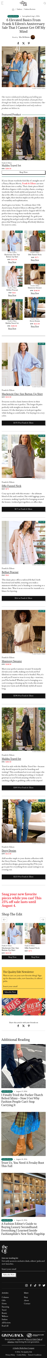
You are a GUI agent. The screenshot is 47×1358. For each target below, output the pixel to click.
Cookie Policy (21, 1355)
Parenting (5, 1307)
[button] (45, 3)
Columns (5, 1297)
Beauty (4, 1313)
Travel (4, 1310)
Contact (27, 1304)
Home (4, 1304)
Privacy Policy (10, 1355)
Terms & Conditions (34, 1355)
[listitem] (13, 941)
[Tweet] (23, 43)
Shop (26, 1297)
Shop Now (23, 172)
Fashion (5, 1320)
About (26, 1301)
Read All (5, 1326)
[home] (23, 3)
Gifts (4, 1301)
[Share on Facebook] (18, 43)
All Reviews (6, 1323)
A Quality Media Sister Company (23, 1348)
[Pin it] (28, 43)
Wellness (5, 1316)
